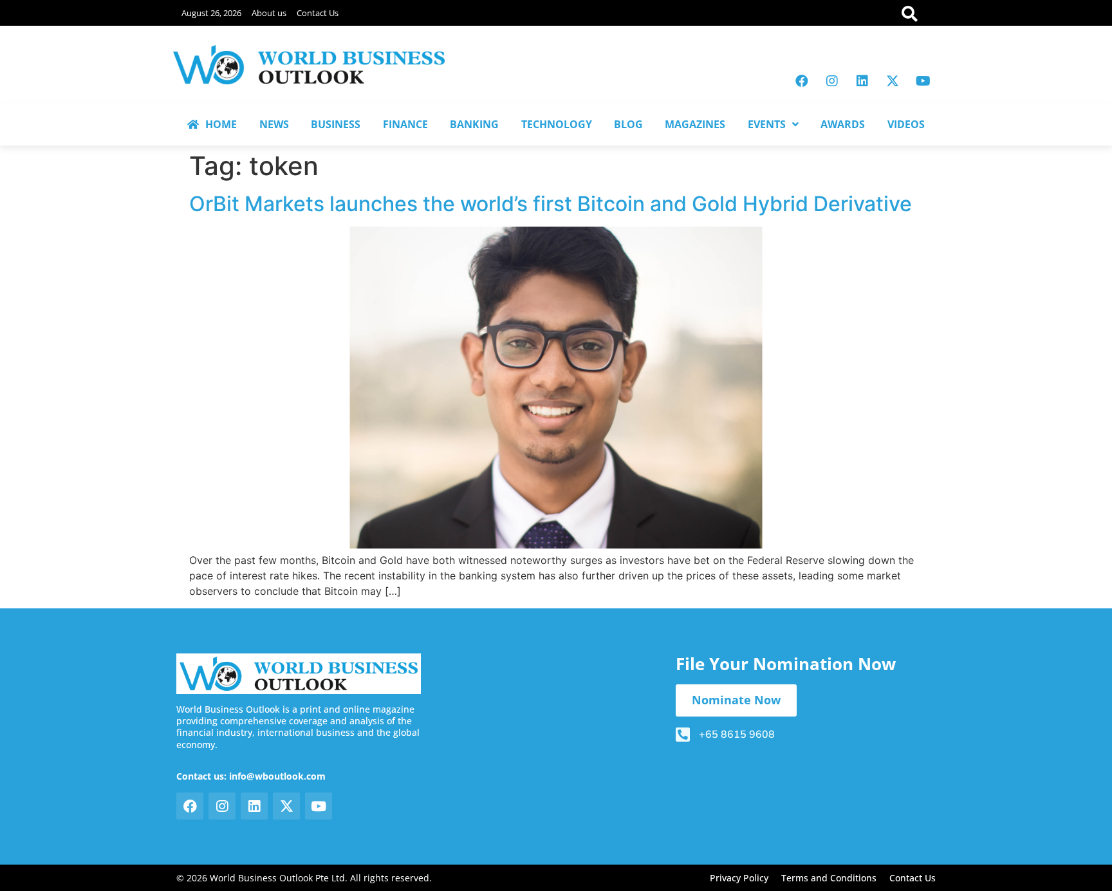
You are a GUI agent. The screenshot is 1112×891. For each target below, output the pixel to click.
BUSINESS (335, 124)
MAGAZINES (695, 124)
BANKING (474, 124)
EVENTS (767, 124)
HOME (221, 124)
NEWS (274, 124)
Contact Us (317, 13)
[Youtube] (923, 81)
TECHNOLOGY (556, 124)
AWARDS (842, 124)
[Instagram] (832, 81)
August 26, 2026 (211, 13)
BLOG (628, 124)
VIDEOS (906, 124)
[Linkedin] (862, 81)
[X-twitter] (892, 81)
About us (269, 13)
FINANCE (405, 124)
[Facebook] (802, 81)
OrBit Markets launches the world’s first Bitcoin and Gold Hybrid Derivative (550, 203)
